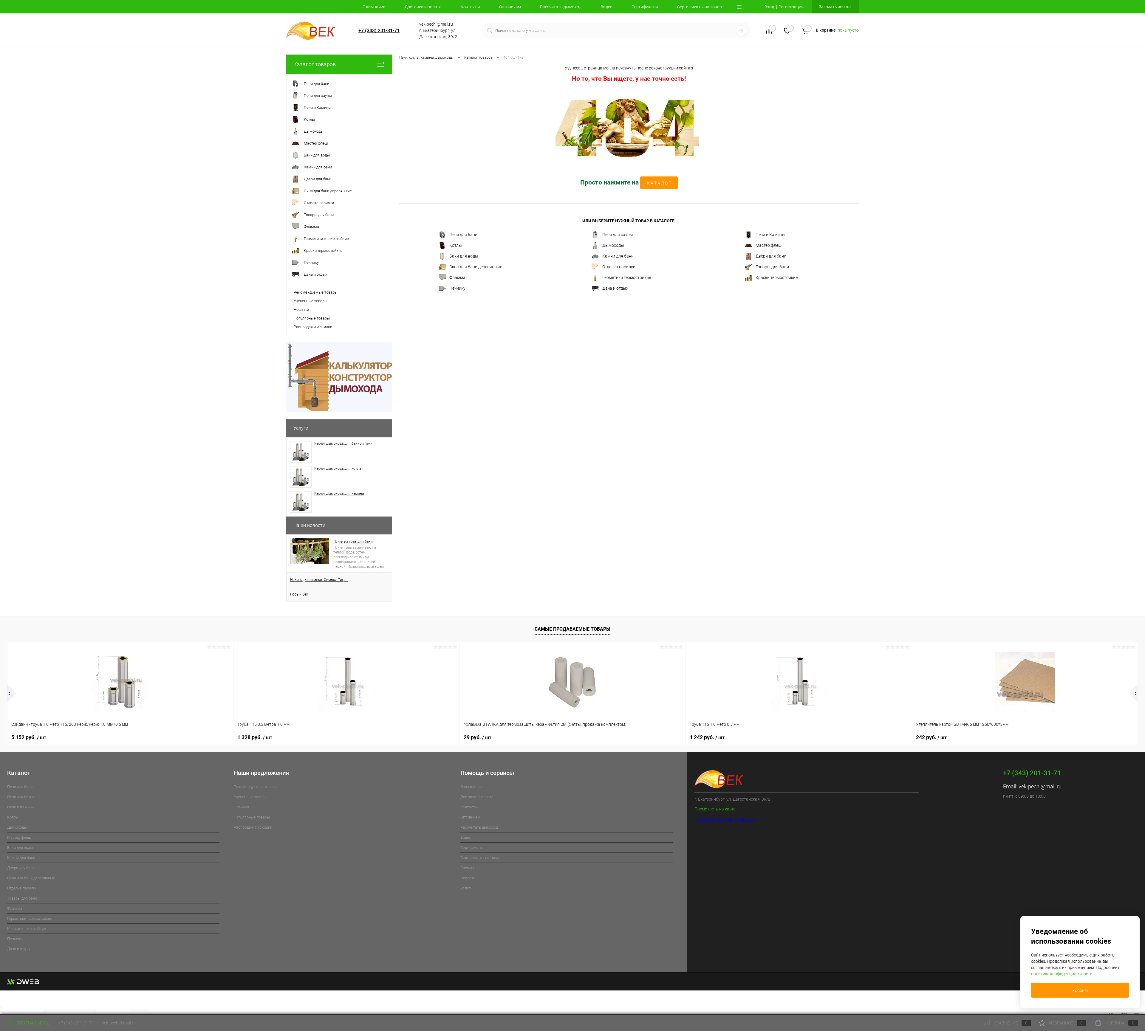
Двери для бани (771, 256)
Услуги (300, 428)
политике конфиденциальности (1062, 973)
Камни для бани (618, 256)
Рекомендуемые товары (316, 292)
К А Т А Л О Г (659, 183)
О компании (374, 6)
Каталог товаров (314, 64)
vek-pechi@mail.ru (1040, 786)
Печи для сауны (617, 234)
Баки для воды (463, 256)
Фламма (457, 277)
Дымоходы (613, 245)
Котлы (455, 245)
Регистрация (791, 6)
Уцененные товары (310, 301)
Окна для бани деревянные (475, 266)
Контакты (470, 6)
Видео (606, 6)
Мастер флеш (769, 245)
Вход (769, 6)
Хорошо (1080, 990)
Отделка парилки (618, 266)
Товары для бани (772, 266)
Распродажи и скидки (313, 327)
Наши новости (309, 525)
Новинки (301, 309)
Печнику (457, 288)
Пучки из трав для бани (353, 541)
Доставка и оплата (423, 6)
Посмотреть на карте (714, 809)
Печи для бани (463, 234)
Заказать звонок (835, 6)
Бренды (467, 868)
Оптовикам (510, 6)
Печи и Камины (770, 234)
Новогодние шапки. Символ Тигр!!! (319, 580)
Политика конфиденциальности (725, 819)
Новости (467, 878)
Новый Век (299, 594)
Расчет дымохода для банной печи (343, 443)
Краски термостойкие (777, 277)
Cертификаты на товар (699, 6)
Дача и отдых (615, 288)
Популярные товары (312, 318)
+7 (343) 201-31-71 (379, 30)
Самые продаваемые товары (572, 629)
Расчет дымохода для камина (339, 494)
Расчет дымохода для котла (337, 468)
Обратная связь (32, 1023)
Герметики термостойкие (626, 277)
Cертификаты (645, 6)
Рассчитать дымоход (560, 6)
